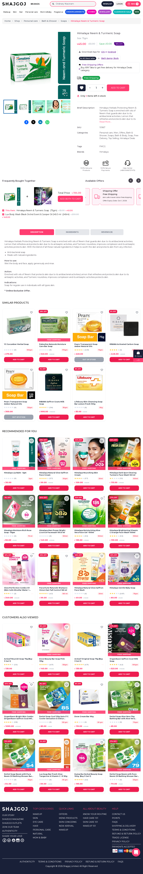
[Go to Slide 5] (67, 107)
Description (36, 232)
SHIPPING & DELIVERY (124, 826)
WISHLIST (107, 4)
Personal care (31, 12)
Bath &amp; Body (110, 58)
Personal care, (106, 132)
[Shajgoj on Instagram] (18, 840)
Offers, (122, 132)
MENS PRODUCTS (68, 818)
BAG (134, 4)
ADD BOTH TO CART (70, 199)
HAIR (35, 826)
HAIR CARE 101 (90, 818)
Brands (35, 4)
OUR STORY (8, 815)
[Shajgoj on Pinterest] (22, 840)
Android (112, 52)
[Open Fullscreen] (65, 94)
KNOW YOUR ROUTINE (95, 814)
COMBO (91, 12)
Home (7, 21)
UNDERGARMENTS (75, 12)
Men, (116, 132)
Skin (15, 12)
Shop (17, 21)
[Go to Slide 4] (53, 107)
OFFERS (63, 814)
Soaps (64, 21)
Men (137, 12)
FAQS (115, 822)
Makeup (6, 12)
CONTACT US (118, 814)
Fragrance (58, 12)
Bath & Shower (49, 21)
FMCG (102, 146)
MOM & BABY (40, 837)
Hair (21, 12)
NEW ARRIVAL (66, 826)
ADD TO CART (118, 88)
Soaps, (111, 135)
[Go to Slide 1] (10, 107)
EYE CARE (38, 822)
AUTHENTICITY (9, 831)
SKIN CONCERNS (68, 822)
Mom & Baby (46, 12)
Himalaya (104, 152)
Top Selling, (114, 138)
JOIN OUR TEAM (10, 827)
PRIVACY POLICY (120, 841)
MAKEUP (37, 814)
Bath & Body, (121, 135)
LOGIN (120, 4)
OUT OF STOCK (89, 360)
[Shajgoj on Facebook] (4, 840)
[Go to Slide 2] (25, 107)
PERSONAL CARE (42, 830)
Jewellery (104, 12)
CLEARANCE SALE (122, 12)
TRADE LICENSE (120, 837)
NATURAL (38, 833)
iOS (103, 52)
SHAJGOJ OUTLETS (12, 823)
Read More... (105, 122)
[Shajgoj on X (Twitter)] (9, 840)
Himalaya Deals (127, 138)
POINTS (116, 818)
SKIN (35, 818)
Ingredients (72, 232)
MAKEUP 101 (89, 826)
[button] (36, 65)
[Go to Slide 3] (39, 107)
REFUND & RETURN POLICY (126, 833)
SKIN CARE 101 (90, 822)
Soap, (131, 135)
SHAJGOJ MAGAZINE (13, 819)
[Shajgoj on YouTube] (13, 840)
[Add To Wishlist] (82, 87)
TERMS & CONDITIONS (123, 830)
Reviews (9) (107, 232)
